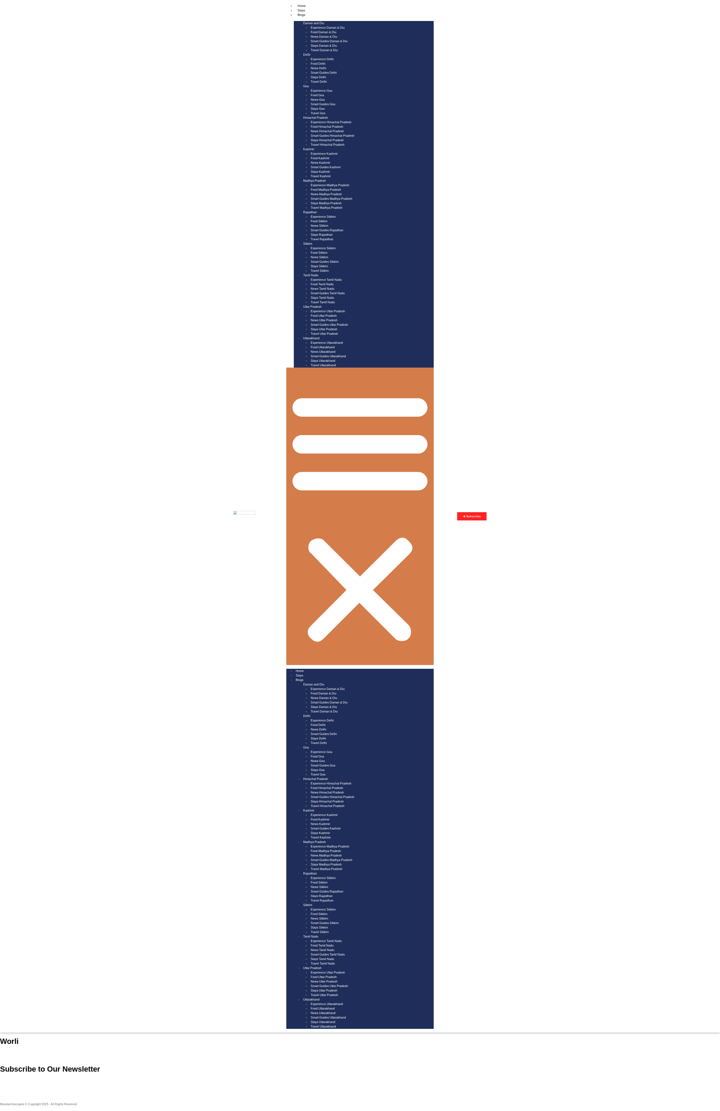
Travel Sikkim (320, 270)
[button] (360, 516)
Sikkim (307, 243)
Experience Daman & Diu (328, 27)
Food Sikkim (319, 221)
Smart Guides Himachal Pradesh (332, 135)
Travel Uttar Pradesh (324, 333)
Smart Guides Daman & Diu (329, 41)
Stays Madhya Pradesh (326, 203)
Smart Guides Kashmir (326, 167)
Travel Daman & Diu (324, 50)
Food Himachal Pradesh (327, 126)
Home (302, 6)
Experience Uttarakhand (327, 342)
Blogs (301, 15)
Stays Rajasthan (322, 234)
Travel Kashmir (321, 176)
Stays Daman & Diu (324, 45)
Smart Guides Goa (323, 104)
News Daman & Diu (324, 36)
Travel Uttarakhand (323, 365)
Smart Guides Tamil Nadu (328, 293)
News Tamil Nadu (322, 288)
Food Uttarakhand (323, 347)
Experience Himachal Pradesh (331, 122)
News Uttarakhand (323, 351)
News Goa (318, 99)
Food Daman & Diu (323, 32)
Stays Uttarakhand (323, 360)
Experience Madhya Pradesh (330, 185)
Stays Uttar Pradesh (324, 329)
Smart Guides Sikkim (325, 261)
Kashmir (308, 149)
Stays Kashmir (320, 171)
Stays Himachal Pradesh (327, 140)
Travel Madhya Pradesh (326, 207)
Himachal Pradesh (315, 117)
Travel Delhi (319, 81)
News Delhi (318, 68)
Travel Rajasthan (322, 239)
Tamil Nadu (310, 275)
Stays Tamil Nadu (322, 297)
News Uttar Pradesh (324, 320)
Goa (306, 86)
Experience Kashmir (324, 153)
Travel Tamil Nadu (323, 302)
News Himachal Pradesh (327, 131)
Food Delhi (318, 63)
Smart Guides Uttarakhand (328, 356)
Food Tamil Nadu (322, 284)
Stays (301, 10)
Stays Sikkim (319, 266)
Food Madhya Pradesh (326, 189)
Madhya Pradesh (314, 180)
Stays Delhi (318, 77)
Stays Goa (318, 108)
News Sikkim (319, 225)
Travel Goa (318, 113)
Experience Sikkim (323, 216)
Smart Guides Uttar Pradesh (329, 324)
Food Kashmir (320, 158)
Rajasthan (310, 212)
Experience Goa (321, 90)
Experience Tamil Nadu (326, 279)
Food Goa (317, 95)
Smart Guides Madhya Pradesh (331, 198)
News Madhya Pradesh (326, 194)
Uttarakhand (311, 338)
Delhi (306, 54)
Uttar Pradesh (312, 306)
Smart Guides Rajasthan (327, 230)
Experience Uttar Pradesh (328, 311)
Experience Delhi (322, 59)
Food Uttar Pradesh (324, 315)
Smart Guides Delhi (324, 72)
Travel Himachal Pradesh (327, 144)
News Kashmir (320, 162)
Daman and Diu (313, 23)
